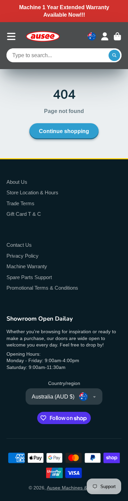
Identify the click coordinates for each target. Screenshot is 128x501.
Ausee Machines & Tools (73, 487)
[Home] (43, 36)
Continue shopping (64, 131)
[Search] (114, 55)
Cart (117, 36)
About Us (16, 182)
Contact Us (19, 245)
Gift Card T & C (23, 214)
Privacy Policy (22, 256)
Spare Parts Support (29, 277)
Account (105, 36)
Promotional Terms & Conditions (42, 288)
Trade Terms (20, 203)
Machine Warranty (26, 266)
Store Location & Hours (32, 192)
